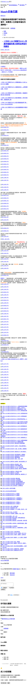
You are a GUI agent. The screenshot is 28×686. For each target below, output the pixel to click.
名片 (5, 35)
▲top (2, 577)
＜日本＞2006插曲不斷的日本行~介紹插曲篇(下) (12, 499)
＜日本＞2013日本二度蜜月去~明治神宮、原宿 (12, 464)
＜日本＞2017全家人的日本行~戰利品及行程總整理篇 (13, 443)
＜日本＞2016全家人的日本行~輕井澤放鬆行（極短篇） (14, 454)
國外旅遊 (12, 573)
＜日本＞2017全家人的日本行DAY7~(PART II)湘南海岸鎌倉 (14, 440)
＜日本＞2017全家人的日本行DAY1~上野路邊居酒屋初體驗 (14, 406)
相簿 (5, 31)
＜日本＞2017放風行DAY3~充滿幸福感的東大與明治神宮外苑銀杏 (15, 43)
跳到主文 (3, 15)
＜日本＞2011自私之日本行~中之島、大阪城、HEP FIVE (14, 533)
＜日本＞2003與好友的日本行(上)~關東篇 (10, 493)
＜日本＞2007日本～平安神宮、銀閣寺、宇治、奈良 (13, 513)
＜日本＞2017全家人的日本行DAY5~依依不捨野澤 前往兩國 (14, 421)
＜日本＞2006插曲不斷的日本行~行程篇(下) (11, 503)
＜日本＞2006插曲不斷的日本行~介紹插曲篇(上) (12, 498)
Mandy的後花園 (9, 11)
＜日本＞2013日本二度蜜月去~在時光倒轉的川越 (12, 465)
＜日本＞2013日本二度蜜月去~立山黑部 (10, 472)
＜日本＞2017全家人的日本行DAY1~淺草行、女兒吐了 (13, 407)
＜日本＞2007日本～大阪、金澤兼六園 (10, 506)
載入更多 (3, 580)
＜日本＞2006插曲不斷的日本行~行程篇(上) (11, 502)
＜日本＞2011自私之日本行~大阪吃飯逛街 (11, 531)
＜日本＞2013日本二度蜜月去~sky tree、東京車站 (12, 467)
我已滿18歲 (3, 683)
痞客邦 (15, 569)
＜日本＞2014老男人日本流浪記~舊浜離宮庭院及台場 (13, 482)
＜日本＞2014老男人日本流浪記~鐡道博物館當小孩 (13, 484)
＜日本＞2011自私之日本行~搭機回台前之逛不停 (12, 550)
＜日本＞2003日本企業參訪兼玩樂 (9, 491)
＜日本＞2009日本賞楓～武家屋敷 (9, 519)
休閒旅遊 (12, 28)
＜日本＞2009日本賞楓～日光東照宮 (9, 526)
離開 (9, 683)
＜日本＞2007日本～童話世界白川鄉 (9, 507)
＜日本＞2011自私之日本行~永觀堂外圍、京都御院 (13, 548)
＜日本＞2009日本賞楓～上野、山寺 (9, 516)
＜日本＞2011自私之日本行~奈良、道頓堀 (11, 541)
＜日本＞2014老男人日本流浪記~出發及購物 (11, 479)
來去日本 (12, 575)
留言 (18, 569)
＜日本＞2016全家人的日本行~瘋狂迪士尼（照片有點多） (14, 451)
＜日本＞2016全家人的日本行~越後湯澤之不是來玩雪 (13, 456)
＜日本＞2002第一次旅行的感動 (8, 488)
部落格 (5, 33)
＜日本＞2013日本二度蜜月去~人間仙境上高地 (12, 471)
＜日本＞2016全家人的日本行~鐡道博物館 (11, 457)
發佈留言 (3, 589)
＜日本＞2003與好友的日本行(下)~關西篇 (10, 495)
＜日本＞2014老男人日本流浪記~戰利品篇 (11, 478)
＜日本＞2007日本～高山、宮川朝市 (9, 512)
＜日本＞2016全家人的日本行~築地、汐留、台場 (12, 458)
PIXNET (7, 663)
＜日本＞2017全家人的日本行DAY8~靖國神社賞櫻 (12, 441)
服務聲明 (16, 665)
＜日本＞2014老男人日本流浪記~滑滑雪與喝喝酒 (12, 481)
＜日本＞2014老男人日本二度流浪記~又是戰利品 (12, 485)
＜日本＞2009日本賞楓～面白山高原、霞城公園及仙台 (13, 517)
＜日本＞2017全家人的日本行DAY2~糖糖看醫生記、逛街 (14, 409)
